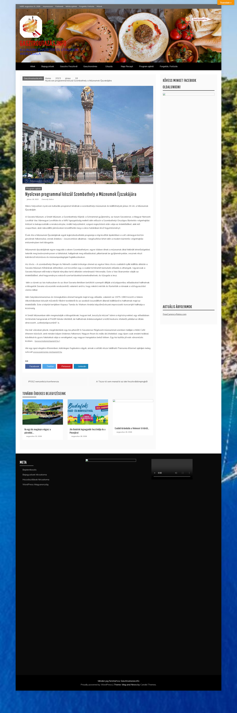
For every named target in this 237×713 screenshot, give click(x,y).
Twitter (50, 366)
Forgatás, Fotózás (86, 6)
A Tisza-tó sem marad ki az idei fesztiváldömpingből (121, 381)
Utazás (109, 66)
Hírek (32, 66)
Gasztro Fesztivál (68, 66)
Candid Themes (148, 684)
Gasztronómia (90, 66)
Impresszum (48, 6)
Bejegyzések (47, 66)
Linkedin (81, 366)
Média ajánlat (71, 6)
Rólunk (99, 6)
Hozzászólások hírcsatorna (35, 479)
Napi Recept (127, 66)
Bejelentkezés (29, 469)
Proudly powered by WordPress (97, 684)
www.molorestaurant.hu (47, 341)
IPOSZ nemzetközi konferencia (43, 381)
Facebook (34, 366)
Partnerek (59, 6)
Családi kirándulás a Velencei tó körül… (132, 428)
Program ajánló (146, 66)
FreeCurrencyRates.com (174, 314)
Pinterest (65, 366)
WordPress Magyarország (35, 484)
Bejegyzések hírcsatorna (34, 474)
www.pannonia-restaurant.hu (47, 352)
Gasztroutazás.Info (43, 43)
